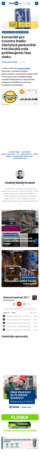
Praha (35, 154)
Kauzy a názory (22, 32)
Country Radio (23, 68)
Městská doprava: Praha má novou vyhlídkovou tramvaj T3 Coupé (19, 241)
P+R (18, 154)
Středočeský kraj (20, 158)
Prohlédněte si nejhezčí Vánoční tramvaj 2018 (20, 282)
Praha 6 (9, 156)
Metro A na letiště (8, 154)
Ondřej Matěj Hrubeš (9, 62)
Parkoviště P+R (26, 154)
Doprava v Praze (9, 32)
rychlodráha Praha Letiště (23, 156)
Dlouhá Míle (26, 152)
